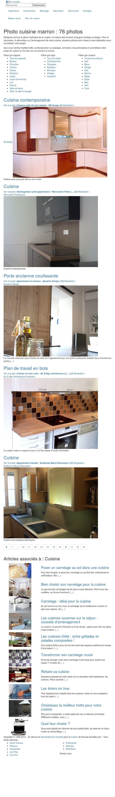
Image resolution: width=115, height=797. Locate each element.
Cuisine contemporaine (27, 99)
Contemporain (53, 61)
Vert (86, 85)
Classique (51, 64)
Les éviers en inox (55, 688)
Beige (87, 76)
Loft (11, 82)
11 (29, 546)
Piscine (13, 85)
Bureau (13, 61)
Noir (86, 61)
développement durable (52, 736)
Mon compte (14, 1)
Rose (86, 79)
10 (23, 546)
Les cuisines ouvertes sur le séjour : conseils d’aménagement (69, 619)
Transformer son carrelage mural (67, 654)
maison (74, 736)
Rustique (51, 67)
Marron (87, 73)
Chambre (14, 64)
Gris (86, 70)
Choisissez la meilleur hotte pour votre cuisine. (71, 706)
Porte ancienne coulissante (31, 275)
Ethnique (51, 70)
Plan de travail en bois (26, 368)
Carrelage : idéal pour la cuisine (66, 601)
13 (41, 546)
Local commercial (18, 79)
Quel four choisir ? (55, 723)
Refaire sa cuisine (55, 671)
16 (60, 546)
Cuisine (13, 67)
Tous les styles (54, 58)
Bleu (86, 82)
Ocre (86, 88)
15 (54, 546)
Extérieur (14, 73)
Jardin (12, 76)
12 (35, 546)
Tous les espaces (18, 58)
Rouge (87, 67)
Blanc (87, 64)
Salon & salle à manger (21, 91)
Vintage (50, 73)
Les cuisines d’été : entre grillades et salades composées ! (70, 638)
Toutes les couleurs (93, 58)
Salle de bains (16, 88)
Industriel (51, 76)
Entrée (13, 70)
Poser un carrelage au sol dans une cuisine (75, 567)
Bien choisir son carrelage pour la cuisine (73, 584)
